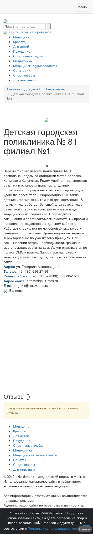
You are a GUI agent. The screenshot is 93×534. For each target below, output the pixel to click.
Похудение (21, 51)
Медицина (21, 36)
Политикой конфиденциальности (53, 528)
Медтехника (22, 60)
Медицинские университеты (35, 65)
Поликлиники (55, 89)
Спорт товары (24, 75)
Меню (82, 6)
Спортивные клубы (28, 56)
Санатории (21, 70)
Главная (13, 89)
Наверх (84, 529)
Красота (19, 41)
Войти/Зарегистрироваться (29, 31)
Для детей (21, 46)
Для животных (24, 79)
